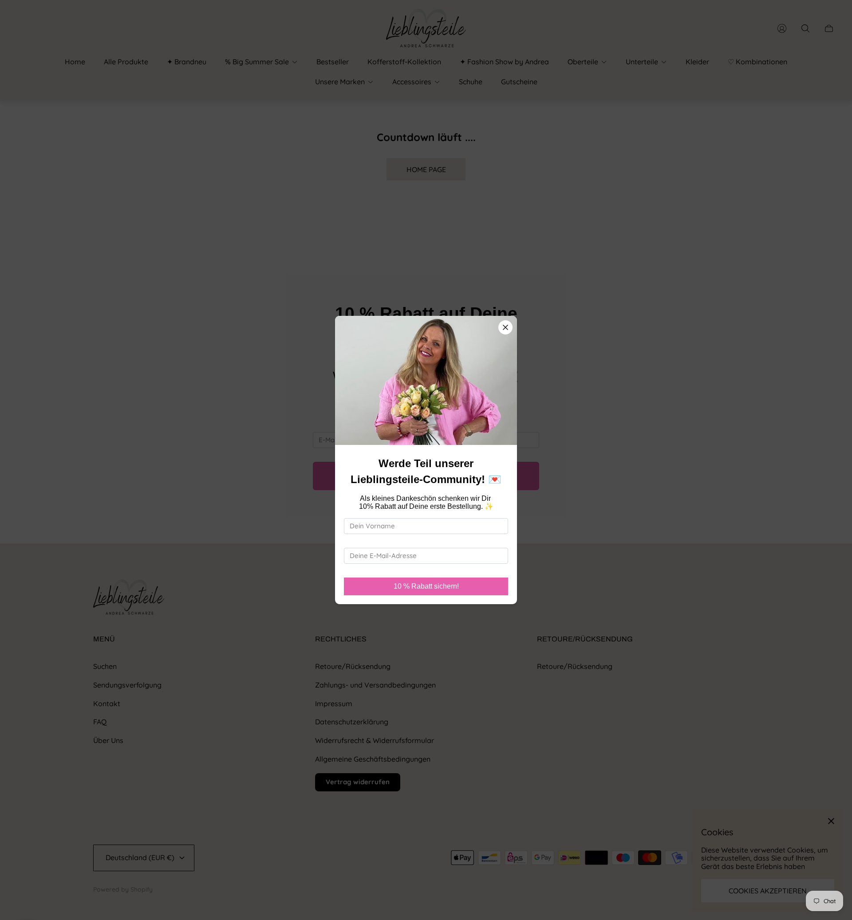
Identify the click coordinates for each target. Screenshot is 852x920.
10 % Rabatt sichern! (426, 586)
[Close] (505, 327)
